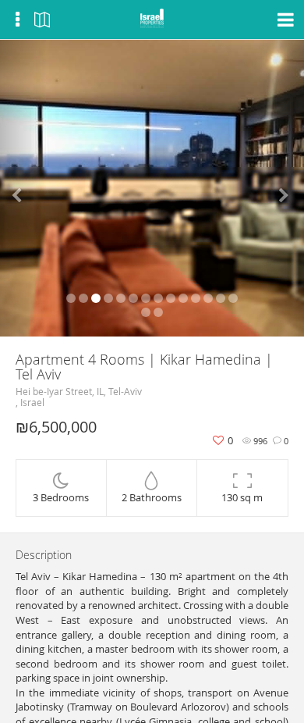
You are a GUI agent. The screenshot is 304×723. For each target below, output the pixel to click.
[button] (23, 188)
